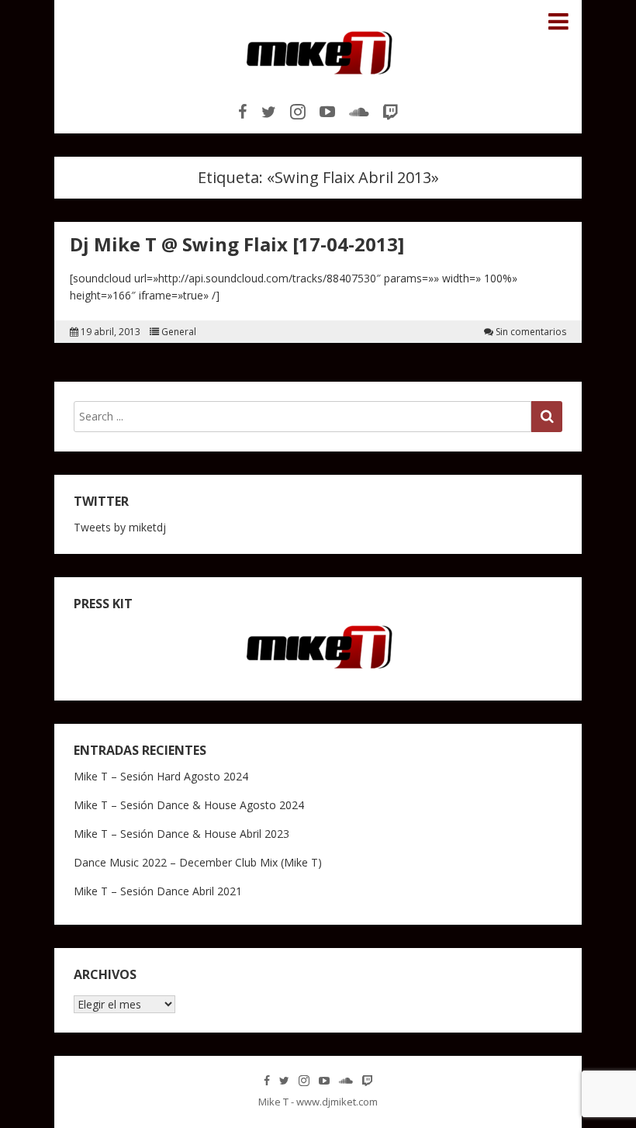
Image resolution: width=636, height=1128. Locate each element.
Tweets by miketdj (120, 527)
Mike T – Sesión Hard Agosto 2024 (161, 776)
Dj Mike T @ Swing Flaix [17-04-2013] (237, 244)
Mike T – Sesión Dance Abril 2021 (158, 891)
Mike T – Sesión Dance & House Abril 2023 (181, 833)
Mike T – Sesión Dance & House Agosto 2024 (189, 805)
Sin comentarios (531, 332)
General (178, 332)
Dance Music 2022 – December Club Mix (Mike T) (198, 862)
